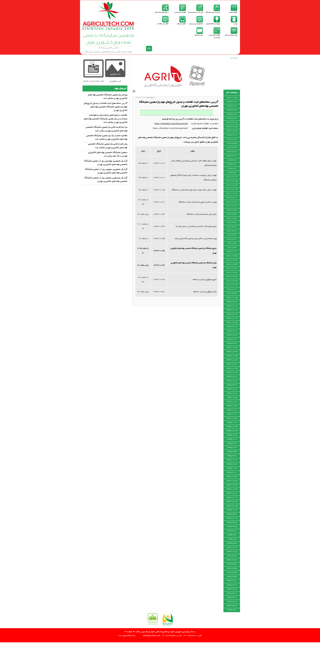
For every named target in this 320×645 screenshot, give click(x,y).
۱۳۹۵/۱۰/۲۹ (232, 427)
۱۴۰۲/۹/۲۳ (232, 148)
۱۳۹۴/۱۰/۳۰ (232, 477)
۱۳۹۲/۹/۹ (231, 610)
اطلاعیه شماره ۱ (232, 12)
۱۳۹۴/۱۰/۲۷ (232, 481)
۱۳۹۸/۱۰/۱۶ (232, 318)
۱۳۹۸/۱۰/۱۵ (232, 323)
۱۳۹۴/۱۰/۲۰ (232, 493)
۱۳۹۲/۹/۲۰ (232, 581)
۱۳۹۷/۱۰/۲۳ (232, 356)
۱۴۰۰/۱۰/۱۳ (232, 281)
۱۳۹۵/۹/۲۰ (232, 456)
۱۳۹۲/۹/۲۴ (232, 573)
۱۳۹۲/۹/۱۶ (232, 598)
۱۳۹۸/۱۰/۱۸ (232, 310)
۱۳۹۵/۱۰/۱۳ (232, 431)
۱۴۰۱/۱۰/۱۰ (232, 202)
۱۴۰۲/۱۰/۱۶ (232, 123)
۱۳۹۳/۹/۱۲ (232, 531)
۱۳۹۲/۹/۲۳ (232, 577)
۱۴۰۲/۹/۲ (231, 164)
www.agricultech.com (126, 635)
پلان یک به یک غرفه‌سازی (195, 12)
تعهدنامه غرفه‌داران (180, 12)
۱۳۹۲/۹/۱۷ (232, 593)
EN (149, 48)
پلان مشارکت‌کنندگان (231, 35)
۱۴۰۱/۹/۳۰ (232, 214)
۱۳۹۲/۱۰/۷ (232, 548)
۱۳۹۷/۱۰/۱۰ (232, 377)
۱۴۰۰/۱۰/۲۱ (232, 268)
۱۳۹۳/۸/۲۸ (232, 543)
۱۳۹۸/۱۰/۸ (232, 335)
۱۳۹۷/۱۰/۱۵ (232, 368)
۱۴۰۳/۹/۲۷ (232, 110)
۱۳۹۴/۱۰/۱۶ (232, 502)
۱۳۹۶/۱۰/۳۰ (232, 418)
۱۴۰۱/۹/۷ (231, 235)
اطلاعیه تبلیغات (181, 24)
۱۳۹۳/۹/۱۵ (232, 527)
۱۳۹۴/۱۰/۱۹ (232, 498)
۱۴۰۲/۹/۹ (231, 160)
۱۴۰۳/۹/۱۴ (232, 114)
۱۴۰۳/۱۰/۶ (232, 102)
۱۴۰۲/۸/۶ (231, 173)
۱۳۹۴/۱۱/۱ (232, 473)
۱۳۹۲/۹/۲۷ (232, 560)
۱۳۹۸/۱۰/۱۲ (232, 327)
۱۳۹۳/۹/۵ (231, 539)
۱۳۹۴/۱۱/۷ (232, 460)
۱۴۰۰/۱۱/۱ (232, 252)
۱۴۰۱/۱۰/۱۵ (232, 181)
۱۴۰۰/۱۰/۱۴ (232, 277)
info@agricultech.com (151, 635)
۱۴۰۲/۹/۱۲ (232, 152)
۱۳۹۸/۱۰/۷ (232, 339)
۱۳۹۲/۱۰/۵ (232, 552)
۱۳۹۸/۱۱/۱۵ (232, 298)
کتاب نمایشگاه (198, 35)
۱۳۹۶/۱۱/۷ (232, 389)
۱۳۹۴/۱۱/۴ (232, 464)
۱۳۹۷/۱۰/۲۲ (232, 360)
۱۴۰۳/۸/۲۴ (232, 118)
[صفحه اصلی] (108, 30)
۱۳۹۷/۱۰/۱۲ (232, 373)
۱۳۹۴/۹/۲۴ (232, 514)
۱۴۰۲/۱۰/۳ (232, 139)
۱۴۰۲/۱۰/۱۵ (232, 127)
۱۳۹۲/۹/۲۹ (232, 556)
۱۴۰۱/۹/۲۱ (232, 223)
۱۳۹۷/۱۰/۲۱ (232, 364)
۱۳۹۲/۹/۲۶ (232, 564)
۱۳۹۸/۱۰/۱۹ (232, 306)
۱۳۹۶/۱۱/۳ (232, 406)
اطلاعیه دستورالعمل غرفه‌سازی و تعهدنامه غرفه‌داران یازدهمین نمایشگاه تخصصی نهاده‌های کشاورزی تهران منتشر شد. (105, 119)
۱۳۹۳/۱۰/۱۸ (232, 518)
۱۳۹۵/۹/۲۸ (232, 448)
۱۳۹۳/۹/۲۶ (232, 523)
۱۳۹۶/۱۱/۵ (232, 398)
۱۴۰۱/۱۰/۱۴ (232, 185)
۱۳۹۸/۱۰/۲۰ (232, 302)
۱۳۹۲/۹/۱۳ (232, 606)
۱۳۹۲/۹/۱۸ (232, 589)
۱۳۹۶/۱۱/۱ (232, 414)
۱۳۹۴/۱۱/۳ (232, 468)
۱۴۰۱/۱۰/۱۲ (232, 193)
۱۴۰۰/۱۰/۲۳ (232, 264)
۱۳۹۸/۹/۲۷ (232, 343)
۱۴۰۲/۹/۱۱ (232, 156)
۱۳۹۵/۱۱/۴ (232, 423)
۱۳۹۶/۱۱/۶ (232, 393)
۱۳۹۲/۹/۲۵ (232, 568)
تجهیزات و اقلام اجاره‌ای (213, 24)
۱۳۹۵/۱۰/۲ (232, 439)
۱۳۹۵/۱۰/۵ (232, 435)
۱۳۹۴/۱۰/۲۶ (232, 485)
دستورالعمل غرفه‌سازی (162, 12)
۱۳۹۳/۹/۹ (231, 535)
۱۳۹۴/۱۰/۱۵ (232, 506)
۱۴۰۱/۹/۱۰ (232, 231)
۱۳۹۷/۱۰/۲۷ (232, 348)
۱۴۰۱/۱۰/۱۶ (232, 177)
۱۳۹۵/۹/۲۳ (232, 452)
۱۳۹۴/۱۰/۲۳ (232, 489)
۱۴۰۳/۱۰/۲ (232, 106)
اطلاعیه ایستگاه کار (163, 24)
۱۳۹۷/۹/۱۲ (232, 385)
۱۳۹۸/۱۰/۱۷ (232, 314)
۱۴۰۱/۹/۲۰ (232, 227)
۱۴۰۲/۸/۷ (231, 168)
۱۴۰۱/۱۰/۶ (232, 206)
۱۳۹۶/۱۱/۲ (232, 410)
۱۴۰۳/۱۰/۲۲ (232, 98)
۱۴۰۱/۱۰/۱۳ (232, 189)
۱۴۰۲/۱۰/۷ (232, 135)
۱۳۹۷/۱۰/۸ (232, 381)
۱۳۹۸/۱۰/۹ (232, 331)
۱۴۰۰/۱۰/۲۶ (232, 260)
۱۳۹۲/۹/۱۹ (232, 585)
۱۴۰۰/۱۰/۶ (232, 289)
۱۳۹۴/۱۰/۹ (232, 510)
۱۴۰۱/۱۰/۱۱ (232, 198)
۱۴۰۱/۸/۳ (231, 248)
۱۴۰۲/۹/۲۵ (232, 143)
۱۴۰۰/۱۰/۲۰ (232, 273)
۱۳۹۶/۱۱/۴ (232, 402)
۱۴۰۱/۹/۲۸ (232, 218)
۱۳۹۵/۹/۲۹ (232, 443)
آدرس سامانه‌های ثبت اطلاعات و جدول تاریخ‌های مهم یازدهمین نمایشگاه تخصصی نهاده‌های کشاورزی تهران (105, 107)
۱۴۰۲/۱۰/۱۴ (232, 131)
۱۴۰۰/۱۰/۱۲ (232, 285)
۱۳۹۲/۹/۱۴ (232, 602)
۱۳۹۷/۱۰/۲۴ (232, 352)
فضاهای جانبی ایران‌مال (196, 24)
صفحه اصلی (234, 58)
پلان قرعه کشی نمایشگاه (213, 12)
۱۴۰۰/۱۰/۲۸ (232, 256)
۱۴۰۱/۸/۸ (231, 243)
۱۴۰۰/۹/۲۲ (232, 293)
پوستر (235, 24)
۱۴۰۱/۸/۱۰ (232, 239)
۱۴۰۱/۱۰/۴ (232, 210)
